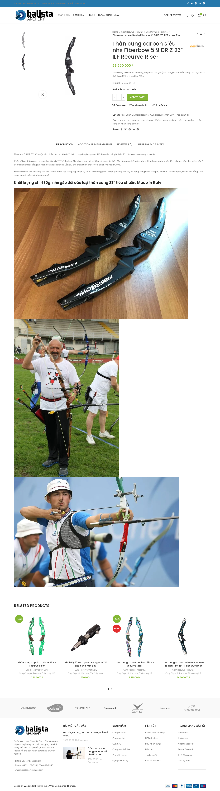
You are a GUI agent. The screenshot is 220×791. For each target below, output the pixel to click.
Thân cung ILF (182, 114)
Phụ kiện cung (119, 755)
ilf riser (158, 120)
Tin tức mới (151, 755)
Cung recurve (119, 732)
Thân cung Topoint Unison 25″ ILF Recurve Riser (134, 664)
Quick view (57, 633)
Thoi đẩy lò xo (97, 673)
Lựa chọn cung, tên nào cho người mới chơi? (85, 734)
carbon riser (124, 120)
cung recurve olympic (142, 120)
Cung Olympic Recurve (157, 32)
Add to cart (137, 97)
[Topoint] (82, 708)
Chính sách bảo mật (155, 732)
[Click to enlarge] (43, 95)
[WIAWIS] (27, 708)
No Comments (81, 740)
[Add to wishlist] (57, 619)
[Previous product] (198, 33)
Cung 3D (116, 743)
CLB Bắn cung (185, 755)
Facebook (183, 732)
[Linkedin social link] (200, 3)
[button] (106, 626)
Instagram (183, 738)
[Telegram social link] (204, 3)
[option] (24, 40)
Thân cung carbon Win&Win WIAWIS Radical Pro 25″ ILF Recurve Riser (183, 664)
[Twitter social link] (192, 3)
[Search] (186, 15)
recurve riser (169, 120)
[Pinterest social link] (196, 3)
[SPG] (137, 708)
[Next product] (204, 33)
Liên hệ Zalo (184, 760)
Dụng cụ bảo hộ (120, 760)
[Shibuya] (192, 708)
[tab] (64, 143)
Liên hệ (149, 749)
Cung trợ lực (118, 738)
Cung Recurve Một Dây (132, 32)
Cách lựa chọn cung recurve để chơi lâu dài (97, 751)
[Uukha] (55, 708)
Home (115, 32)
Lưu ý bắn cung (153, 743)
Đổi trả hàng (151, 738)
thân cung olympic (130, 123)
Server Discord (185, 749)
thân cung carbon (186, 120)
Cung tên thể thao (121, 749)
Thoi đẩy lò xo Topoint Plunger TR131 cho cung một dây (86, 664)
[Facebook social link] (188, 3)
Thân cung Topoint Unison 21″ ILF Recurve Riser (37, 664)
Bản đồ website (153, 760)
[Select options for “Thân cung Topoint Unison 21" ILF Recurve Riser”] (57, 626)
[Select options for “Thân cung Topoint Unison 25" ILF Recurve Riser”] (155, 626)
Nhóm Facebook (186, 743)
